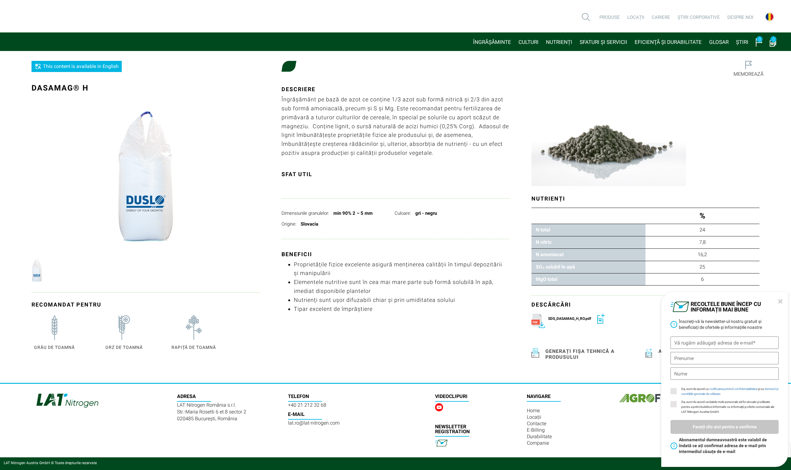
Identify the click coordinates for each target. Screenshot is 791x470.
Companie (538, 443)
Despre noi (740, 17)
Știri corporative (699, 17)
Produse (609, 17)
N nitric (544, 242)
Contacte (536, 423)
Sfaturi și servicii (603, 42)
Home (533, 410)
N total (543, 230)
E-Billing (536, 430)
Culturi (528, 42)
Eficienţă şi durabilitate (668, 42)
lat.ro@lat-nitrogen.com (314, 423)
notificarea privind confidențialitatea (733, 389)
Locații (635, 17)
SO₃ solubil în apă (555, 267)
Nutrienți (559, 42)
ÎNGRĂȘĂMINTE (492, 42)
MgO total (546, 279)
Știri (742, 42)
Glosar (719, 42)
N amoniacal (550, 254)
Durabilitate (539, 436)
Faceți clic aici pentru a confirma (725, 426)
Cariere (661, 17)
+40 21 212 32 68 (307, 405)
